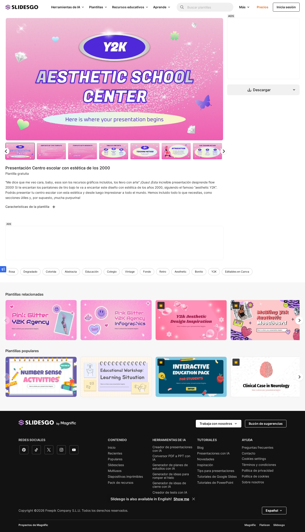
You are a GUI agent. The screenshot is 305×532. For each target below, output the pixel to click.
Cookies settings (254, 459)
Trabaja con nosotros (216, 423)
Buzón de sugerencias (266, 423)
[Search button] (182, 7)
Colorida (51, 271)
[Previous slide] (6, 320)
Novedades (205, 459)
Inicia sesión (286, 7)
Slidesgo (279, 525)
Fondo (147, 271)
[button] (223, 151)
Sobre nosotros (253, 482)
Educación (91, 271)
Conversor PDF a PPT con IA (171, 457)
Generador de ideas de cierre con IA (169, 484)
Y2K (214, 271)
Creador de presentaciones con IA (172, 448)
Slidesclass (116, 465)
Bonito (199, 271)
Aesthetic (180, 271)
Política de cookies (255, 476)
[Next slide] (217, 79)
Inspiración (205, 465)
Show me (181, 499)
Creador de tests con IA (169, 492)
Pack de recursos (120, 482)
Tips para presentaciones (215, 471)
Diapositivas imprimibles (125, 476)
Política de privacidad (258, 470)
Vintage (130, 271)
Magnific (250, 525)
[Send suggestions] (3, 269)
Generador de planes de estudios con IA (170, 466)
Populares (115, 459)
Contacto (248, 453)
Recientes (115, 453)
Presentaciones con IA (213, 453)
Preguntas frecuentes (257, 447)
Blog (200, 447)
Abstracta (71, 271)
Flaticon (264, 525)
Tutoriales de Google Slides (217, 476)
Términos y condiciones (259, 465)
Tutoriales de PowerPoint (215, 482)
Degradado (30, 271)
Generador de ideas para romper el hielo (170, 475)
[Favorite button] (204, 25)
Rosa (12, 271)
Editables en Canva (237, 271)
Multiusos (114, 471)
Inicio (111, 447)
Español (272, 510)
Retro (162, 271)
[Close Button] (193, 499)
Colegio (112, 271)
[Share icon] (215, 25)
